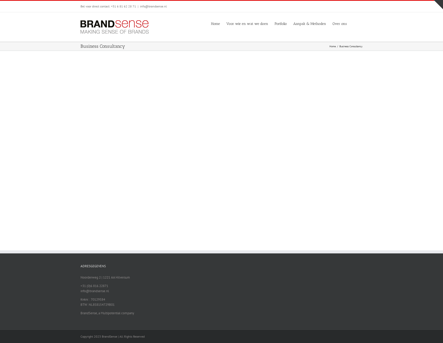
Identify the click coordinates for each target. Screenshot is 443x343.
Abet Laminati (233, 68)
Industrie (243, 74)
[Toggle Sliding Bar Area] (438, 4)
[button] (354, 23)
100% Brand (227, 74)
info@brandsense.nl (153, 6)
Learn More (235, 105)
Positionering (260, 74)
